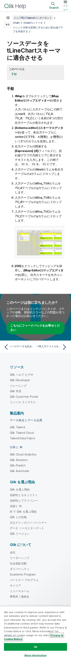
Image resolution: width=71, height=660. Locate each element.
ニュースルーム (19, 591)
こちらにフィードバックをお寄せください (35, 328)
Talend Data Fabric (22, 438)
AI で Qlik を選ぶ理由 (23, 511)
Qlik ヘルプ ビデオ (21, 374)
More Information (35, 655)
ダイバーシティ (19, 569)
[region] (35, 633)
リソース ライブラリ (23, 402)
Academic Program (23, 574)
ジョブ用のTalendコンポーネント (33, 17)
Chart (16, 22)
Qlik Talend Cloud (22, 432)
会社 (12, 552)
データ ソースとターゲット (27, 528)
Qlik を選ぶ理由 (20, 489)
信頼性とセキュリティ (24, 495)
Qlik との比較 (18, 517)
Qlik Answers (19, 460)
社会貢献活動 (18, 563)
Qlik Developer (20, 380)
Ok (35, 646)
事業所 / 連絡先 (19, 596)
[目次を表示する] (8, 17)
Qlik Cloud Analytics (23, 454)
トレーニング (18, 385)
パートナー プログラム (24, 580)
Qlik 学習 (15, 391)
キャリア (15, 585)
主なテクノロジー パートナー (28, 522)
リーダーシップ (19, 557)
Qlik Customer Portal (24, 396)
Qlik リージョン (20, 533)
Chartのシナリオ (33, 22)
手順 (14, 74)
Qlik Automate (19, 471)
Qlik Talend (17, 427)
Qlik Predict (17, 465)
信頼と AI (15, 506)
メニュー (65, 7)
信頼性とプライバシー (24, 500)
